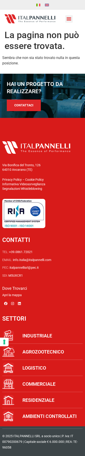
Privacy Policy (12, 179)
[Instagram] (12, 303)
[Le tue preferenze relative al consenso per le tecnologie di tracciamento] (4, 342)
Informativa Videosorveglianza (23, 184)
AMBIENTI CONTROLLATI (49, 416)
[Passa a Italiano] (38, 5)
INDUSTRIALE (37, 336)
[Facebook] (5, 303)
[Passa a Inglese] (47, 5)
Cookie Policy (34, 179)
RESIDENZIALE (38, 400)
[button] (69, 19)
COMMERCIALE (39, 384)
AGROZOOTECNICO (43, 352)
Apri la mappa (12, 295)
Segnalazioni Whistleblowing (22, 188)
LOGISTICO (34, 368)
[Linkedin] (19, 303)
